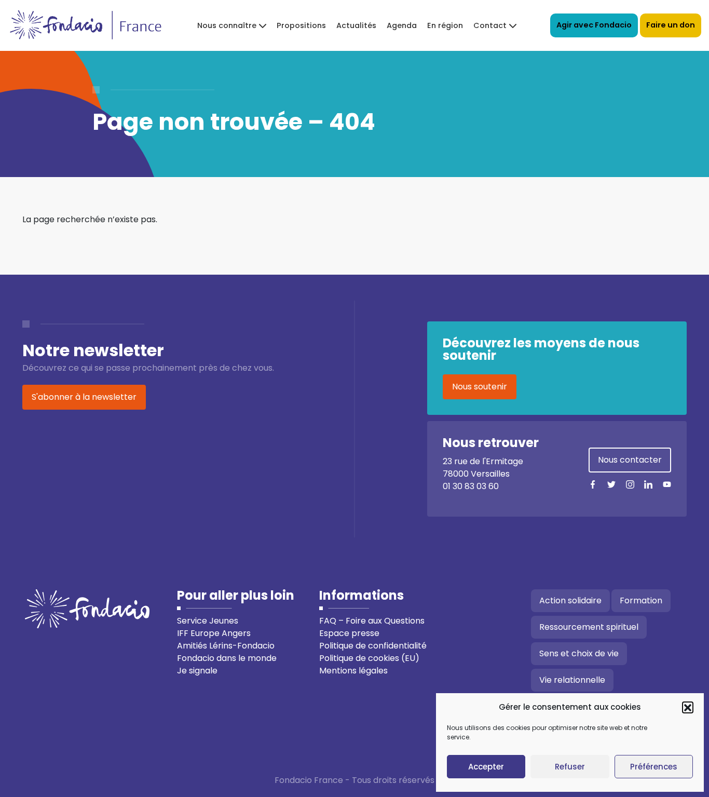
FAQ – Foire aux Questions (372, 621)
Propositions (301, 25)
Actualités (356, 25)
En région (445, 25)
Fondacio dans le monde (227, 658)
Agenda (402, 25)
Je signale (197, 671)
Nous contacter (630, 460)
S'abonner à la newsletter (84, 397)
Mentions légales (353, 671)
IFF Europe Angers (214, 633)
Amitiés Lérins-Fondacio (226, 646)
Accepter (486, 766)
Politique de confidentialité (373, 646)
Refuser (570, 766)
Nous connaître (226, 25)
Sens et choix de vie (579, 653)
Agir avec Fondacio (594, 25)
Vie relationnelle (572, 680)
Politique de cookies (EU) (369, 658)
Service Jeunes (207, 621)
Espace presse (349, 633)
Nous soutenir (479, 387)
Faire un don (670, 25)
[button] (688, 707)
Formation (641, 600)
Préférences (653, 766)
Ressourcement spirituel (588, 627)
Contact (490, 25)
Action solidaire (570, 600)
